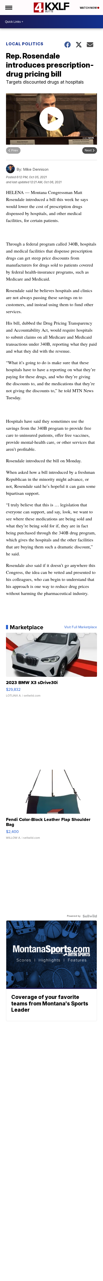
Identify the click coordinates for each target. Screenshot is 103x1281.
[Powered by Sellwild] (89, 916)
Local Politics (25, 43)
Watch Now (88, 7)
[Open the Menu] (8, 7)
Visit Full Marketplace (80, 627)
